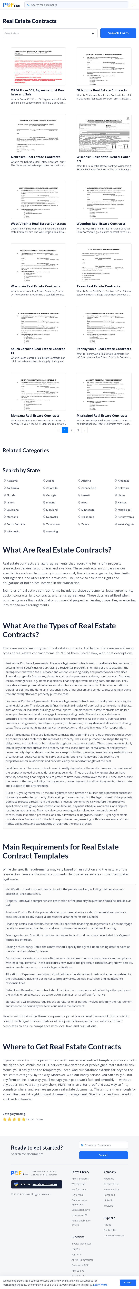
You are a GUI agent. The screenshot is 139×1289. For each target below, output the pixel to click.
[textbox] (12, 33)
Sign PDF (77, 1254)
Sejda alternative (81, 1209)
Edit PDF (76, 1249)
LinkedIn (108, 1200)
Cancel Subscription (114, 1235)
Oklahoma (87, 517)
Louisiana (13, 509)
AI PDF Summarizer (82, 1259)
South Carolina (16, 524)
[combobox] (50, 33)
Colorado (52, 488)
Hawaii (85, 495)
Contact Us (110, 1230)
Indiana (50, 502)
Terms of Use (111, 1184)
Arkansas (123, 480)
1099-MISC (78, 1194)
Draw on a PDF (80, 1265)
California (13, 488)
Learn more (100, 1284)
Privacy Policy (111, 1189)
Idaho (121, 495)
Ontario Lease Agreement (79, 1202)
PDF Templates (80, 1178)
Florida (11, 495)
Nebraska (52, 517)
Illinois (11, 502)
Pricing (107, 1224)
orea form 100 (79, 1215)
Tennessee (53, 524)
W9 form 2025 (79, 1189)
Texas (85, 524)
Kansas (122, 502)
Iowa (84, 502)
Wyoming (52, 531)
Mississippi (124, 509)
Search (103, 1155)
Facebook (109, 1194)
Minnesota (88, 509)
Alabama (12, 480)
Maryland (52, 509)
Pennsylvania (126, 517)
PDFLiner (39, 1184)
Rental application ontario (81, 1222)
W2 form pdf (78, 1184)
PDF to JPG (78, 1270)
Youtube (108, 1205)
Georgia (51, 495)
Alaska (50, 480)
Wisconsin (13, 531)
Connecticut (88, 488)
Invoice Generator (81, 1243)
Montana (12, 517)
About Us (109, 1178)
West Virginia (126, 524)
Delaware (124, 488)
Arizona (86, 480)
